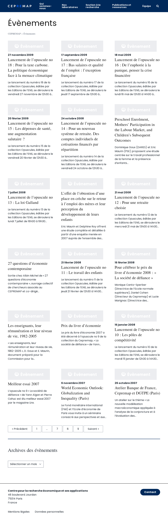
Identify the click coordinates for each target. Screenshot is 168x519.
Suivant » (93, 429)
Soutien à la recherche (93, 6)
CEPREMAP (14, 33)
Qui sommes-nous (45, 6)
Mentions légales (19, 512)
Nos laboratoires (70, 6)
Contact (150, 492)
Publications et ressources (121, 6)
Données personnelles (49, 512)
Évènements (32, 23)
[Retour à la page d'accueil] (20, 6)
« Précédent (20, 429)
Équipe (146, 6)
